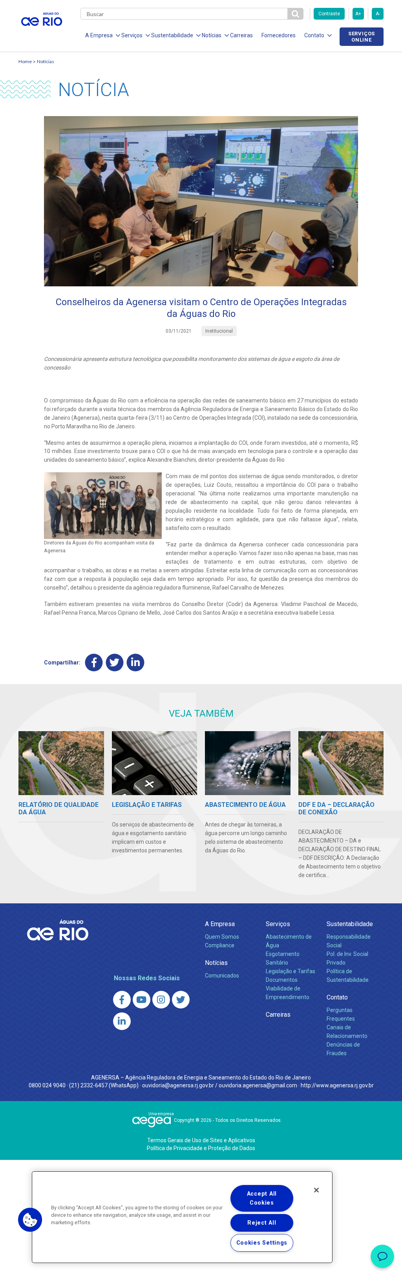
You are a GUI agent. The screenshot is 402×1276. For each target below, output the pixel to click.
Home (25, 61)
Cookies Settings (262, 1243)
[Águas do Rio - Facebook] (122, 999)
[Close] (316, 1190)
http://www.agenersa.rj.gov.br (337, 1085)
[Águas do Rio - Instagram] (161, 999)
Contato (337, 997)
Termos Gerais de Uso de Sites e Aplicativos (201, 1140)
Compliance (219, 945)
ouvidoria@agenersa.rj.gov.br (178, 1085)
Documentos (282, 980)
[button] (30, 1219)
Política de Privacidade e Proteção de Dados (201, 1148)
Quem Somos (222, 937)
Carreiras (241, 35)
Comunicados (222, 975)
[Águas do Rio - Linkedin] (122, 1021)
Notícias (45, 61)
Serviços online (361, 36)
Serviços (278, 924)
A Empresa (220, 924)
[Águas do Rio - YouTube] (141, 999)
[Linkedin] (135, 662)
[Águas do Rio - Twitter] (181, 999)
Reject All (261, 1223)
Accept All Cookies (262, 1198)
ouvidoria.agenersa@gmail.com (258, 1085)
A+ (358, 13)
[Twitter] (115, 662)
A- (378, 13)
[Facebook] (94, 662)
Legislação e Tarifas (290, 971)
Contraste (329, 13)
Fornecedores (278, 35)
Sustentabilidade (350, 924)
